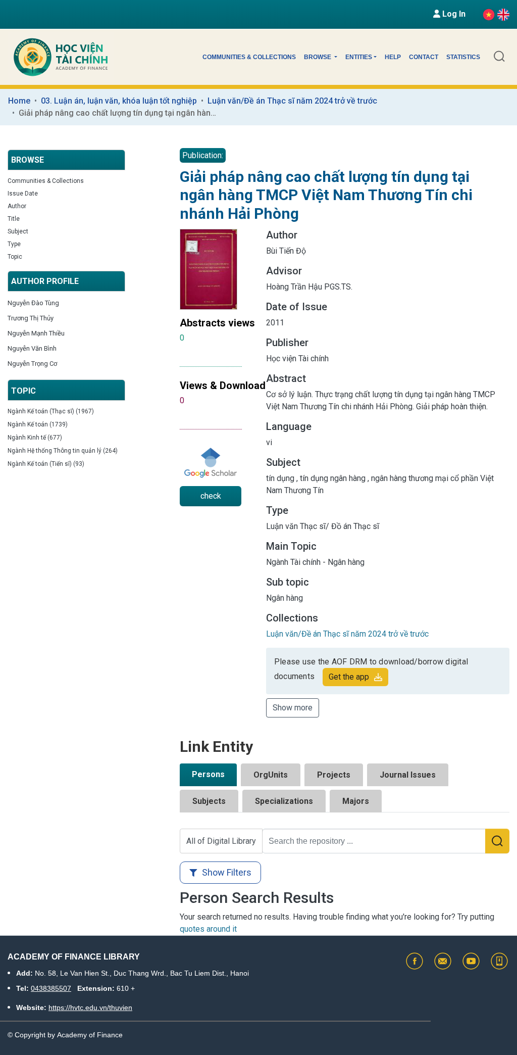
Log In (453, 14)
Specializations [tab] (284, 801)
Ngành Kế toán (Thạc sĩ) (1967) (51, 411)
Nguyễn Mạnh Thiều (36, 333)
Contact (423, 57)
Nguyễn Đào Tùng (33, 303)
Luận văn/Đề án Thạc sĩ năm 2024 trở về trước (292, 101)
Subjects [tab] (209, 801)
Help (393, 57)
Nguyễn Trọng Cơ (32, 363)
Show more (293, 707)
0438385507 (51, 988)
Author (17, 206)
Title (14, 218)
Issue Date (23, 193)
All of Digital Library (221, 841)
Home (19, 101)
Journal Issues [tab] (408, 775)
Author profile (45, 281)
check (210, 496)
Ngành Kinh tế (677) (35, 437)
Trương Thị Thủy (31, 318)
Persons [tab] (208, 774)
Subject (18, 231)
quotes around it (208, 929)
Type (14, 244)
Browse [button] (318, 57)
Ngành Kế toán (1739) (38, 424)
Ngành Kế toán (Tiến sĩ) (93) (46, 463)
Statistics (463, 57)
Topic (15, 256)
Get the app (349, 677)
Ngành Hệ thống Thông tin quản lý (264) (63, 450)
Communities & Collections (249, 57)
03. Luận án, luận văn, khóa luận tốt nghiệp (119, 101)
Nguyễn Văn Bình (32, 348)
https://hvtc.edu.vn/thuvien (90, 1007)
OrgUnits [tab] (270, 775)
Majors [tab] (355, 801)
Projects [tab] (333, 775)
